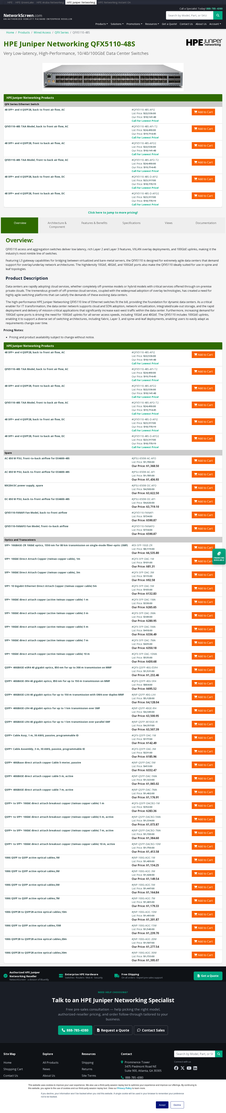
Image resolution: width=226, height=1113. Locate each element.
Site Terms (89, 1076)
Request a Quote (115, 1030)
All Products (50, 1063)
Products (100, 24)
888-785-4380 (214, 8)
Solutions (116, 24)
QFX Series (62, 32)
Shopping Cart (13, 1069)
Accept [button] (162, 1104)
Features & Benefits (94, 223)
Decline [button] (177, 1104)
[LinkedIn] (195, 1068)
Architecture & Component (57, 225)
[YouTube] (189, 1068)
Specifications (132, 223)
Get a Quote (210, 976)
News (46, 1069)
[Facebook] (176, 1068)
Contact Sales (153, 1030)
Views (169, 223)
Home (10, 32)
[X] (182, 1068)
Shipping (88, 1063)
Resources (151, 24)
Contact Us (186, 24)
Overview (20, 223)
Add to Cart (205, 112)
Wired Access (42, 32)
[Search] (218, 1054)
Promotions (133, 24)
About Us (201, 24)
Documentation (206, 223)
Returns (87, 1069)
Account (214, 24)
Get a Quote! (169, 24)
